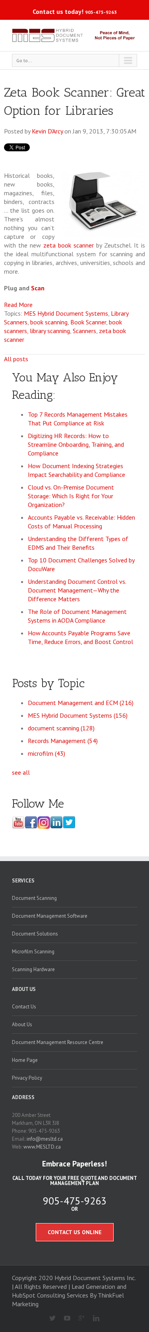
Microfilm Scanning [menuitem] (33, 951)
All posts (16, 359)
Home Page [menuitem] (25, 1060)
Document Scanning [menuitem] (34, 898)
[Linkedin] (92, 1318)
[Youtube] (63, 1318)
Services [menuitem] (23, 880)
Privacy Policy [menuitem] (27, 1078)
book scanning (49, 322)
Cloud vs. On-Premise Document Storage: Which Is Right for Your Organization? (71, 496)
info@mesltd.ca (45, 1139)
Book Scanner (88, 322)
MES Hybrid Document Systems (66, 313)
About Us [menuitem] (24, 989)
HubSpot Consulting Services (50, 1295)
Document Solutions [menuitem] (35, 933)
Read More (18, 305)
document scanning (61, 728)
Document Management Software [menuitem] (49, 916)
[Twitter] (49, 1318)
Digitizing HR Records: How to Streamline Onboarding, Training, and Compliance (76, 444)
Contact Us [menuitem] (24, 1006)
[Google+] (78, 1318)
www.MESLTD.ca (42, 1146)
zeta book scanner (68, 245)
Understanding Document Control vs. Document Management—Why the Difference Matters (77, 590)
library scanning (50, 331)
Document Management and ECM (81, 703)
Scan (38, 288)
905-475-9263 (101, 12)
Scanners (84, 331)
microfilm (46, 753)
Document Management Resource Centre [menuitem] (57, 1042)
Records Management (63, 741)
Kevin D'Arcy (47, 131)
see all (21, 772)
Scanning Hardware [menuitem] (33, 969)
